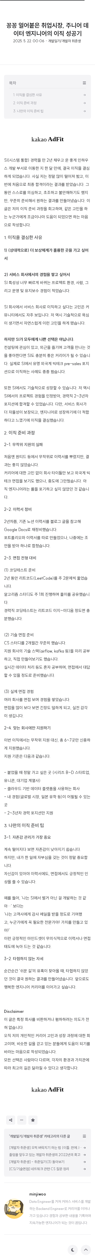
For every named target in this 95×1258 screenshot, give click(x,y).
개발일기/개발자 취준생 (64, 41)
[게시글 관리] (21, 1120)
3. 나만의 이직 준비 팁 (24, 825)
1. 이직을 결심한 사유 (23, 237)
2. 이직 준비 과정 (19, 433)
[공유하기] (10, 1120)
